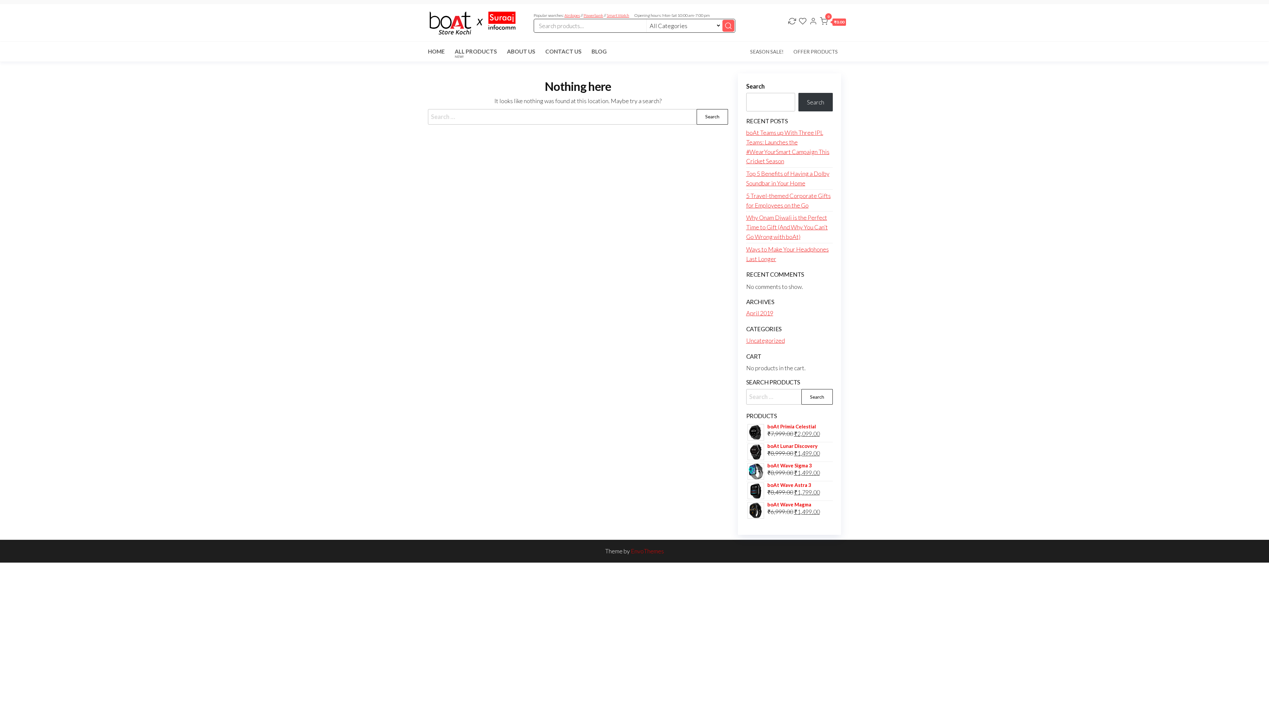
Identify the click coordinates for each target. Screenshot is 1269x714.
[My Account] (813, 22)
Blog (599, 51)
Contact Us (563, 51)
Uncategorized (765, 340)
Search (755, 86)
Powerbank (593, 15)
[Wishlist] (803, 22)
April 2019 (759, 313)
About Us (521, 51)
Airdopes (572, 15)
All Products (476, 53)
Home (436, 51)
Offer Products (815, 52)
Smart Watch (618, 15)
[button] (833, 22)
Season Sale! (767, 52)
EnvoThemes (647, 551)
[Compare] (792, 22)
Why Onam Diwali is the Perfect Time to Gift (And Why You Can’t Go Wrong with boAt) (787, 227)
